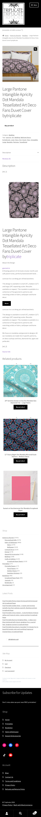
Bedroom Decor (26, 137)
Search (20, 813)
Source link (6, 352)
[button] (35, 49)
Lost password (9, 671)
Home (7, 35)
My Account (8, 660)
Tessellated (23, 142)
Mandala (10, 142)
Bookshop (9, 728)
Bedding (25, 35)
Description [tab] (6, 152)
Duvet (24, 140)
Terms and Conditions (13, 781)
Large (4, 142)
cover (13, 140)
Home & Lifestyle (15, 35)
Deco (17, 140)
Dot (20, 140)
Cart (6, 664)
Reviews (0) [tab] (6, 159)
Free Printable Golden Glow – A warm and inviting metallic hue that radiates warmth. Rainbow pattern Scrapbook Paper (19, 608)
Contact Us (9, 777)
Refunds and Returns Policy (15, 789)
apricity (8, 137)
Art (13, 137)
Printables (9, 724)
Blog (7, 773)
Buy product (9, 126)
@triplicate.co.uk (13, 639)
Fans (28, 140)
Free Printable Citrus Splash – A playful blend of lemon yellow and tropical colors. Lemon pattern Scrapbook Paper (20, 615)
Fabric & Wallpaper (12, 732)
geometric (6, 268)
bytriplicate (6, 140)
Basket (31, 811)
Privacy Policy (10, 785)
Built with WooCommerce (23, 805)
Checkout (8, 667)
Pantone (16, 142)
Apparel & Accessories (13, 736)
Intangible (34, 140)
